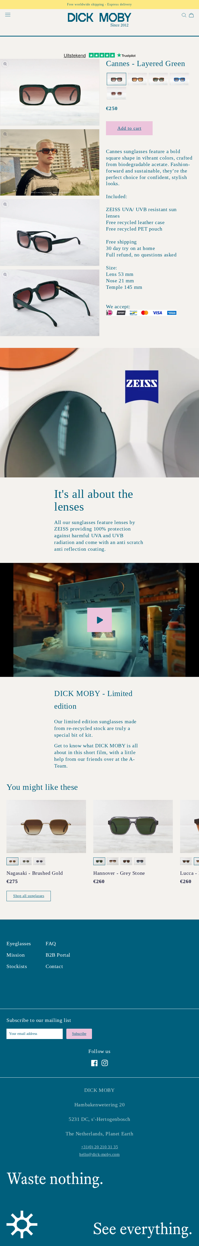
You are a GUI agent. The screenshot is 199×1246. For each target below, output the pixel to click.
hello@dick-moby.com (99, 1154)
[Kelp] (158, 79)
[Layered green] (116, 79)
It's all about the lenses (93, 500)
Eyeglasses (18, 943)
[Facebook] (94, 1063)
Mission (15, 955)
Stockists (16, 966)
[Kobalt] (179, 79)
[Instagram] (105, 1063)
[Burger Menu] (7, 15)
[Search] (183, 16)
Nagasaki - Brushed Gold (34, 873)
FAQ (51, 943)
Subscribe (79, 1034)
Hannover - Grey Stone (119, 873)
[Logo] (99, 21)
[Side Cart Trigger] (191, 16)
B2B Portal (58, 955)
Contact (54, 966)
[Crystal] (116, 93)
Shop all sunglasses (28, 896)
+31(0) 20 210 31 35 (99, 1147)
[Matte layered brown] (137, 79)
